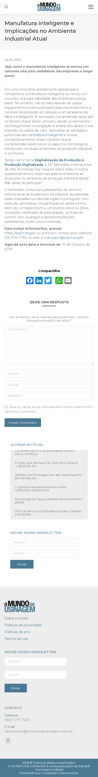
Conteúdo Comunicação (60, 773)
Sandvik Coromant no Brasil (62, 767)
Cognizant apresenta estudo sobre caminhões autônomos (41, 486)
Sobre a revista (16, 618)
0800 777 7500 (17, 720)
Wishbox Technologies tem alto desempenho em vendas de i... (48, 473)
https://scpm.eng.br (20, 233)
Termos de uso (16, 639)
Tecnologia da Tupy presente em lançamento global (48, 498)
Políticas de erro (17, 632)
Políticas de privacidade (23, 625)
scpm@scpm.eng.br (68, 238)
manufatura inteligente (44, 135)
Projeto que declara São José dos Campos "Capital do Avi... (46, 461)
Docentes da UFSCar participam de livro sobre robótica (45, 449)
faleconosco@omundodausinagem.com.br (38, 731)
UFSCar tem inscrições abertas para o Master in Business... (48, 510)
